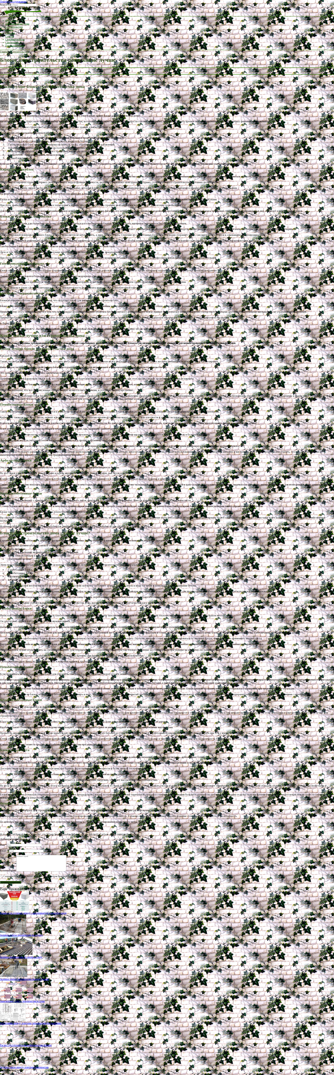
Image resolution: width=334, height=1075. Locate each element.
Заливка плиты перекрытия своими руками (24, 979)
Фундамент (11, 20)
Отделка (10, 33)
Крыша (9, 30)
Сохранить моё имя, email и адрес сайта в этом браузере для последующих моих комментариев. (58, 876)
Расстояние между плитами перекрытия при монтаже (30, 1023)
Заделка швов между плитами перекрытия (24, 1067)
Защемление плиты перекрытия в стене (22, 1001)
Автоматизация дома (17, 23)
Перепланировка (14, 45)
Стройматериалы (15, 39)
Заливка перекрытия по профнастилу (21, 957)
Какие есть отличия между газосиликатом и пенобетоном (33, 913)
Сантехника (12, 42)
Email (4, 850)
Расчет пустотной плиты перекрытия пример (26, 1045)
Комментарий (8, 870)
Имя (3, 844)
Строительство (14, 26)
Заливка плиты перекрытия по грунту (21, 935)
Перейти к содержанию (13, 1)
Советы (9, 36)
